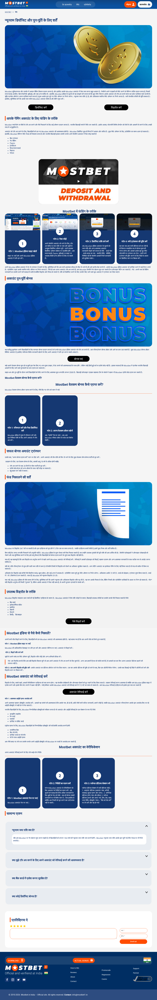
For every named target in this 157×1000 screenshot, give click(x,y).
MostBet (8, 12)
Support (136, 968)
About (72, 977)
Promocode (106, 970)
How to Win (74, 968)
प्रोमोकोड (87, 4)
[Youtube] (24, 979)
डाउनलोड (143, 4)
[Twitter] (18, 979)
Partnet (136, 973)
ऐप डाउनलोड (67, 4)
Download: (14, 960)
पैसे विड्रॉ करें (78, 621)
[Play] (78, 181)
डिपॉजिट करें (41, 107)
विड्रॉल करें (116, 107)
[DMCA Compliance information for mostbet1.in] (142, 981)
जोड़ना (128, 4)
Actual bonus (82, 960)
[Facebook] (7, 979)
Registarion (106, 974)
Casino (104, 979)
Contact (73, 981)
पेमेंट (77, 4)
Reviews (73, 972)
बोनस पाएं (78, 359)
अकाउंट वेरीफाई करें (78, 692)
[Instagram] (13, 979)
